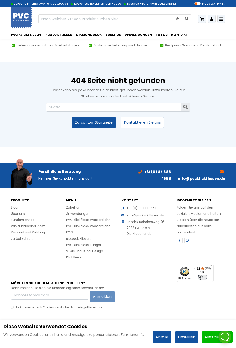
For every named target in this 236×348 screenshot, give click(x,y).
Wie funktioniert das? (28, 226)
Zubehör (113, 34)
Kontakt (179, 34)
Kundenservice (23, 220)
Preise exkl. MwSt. (213, 4)
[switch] (202, 277)
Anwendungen (138, 34)
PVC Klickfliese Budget (83, 245)
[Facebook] (180, 240)
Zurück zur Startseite (94, 122)
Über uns (18, 213)
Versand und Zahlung (28, 232)
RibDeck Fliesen (58, 34)
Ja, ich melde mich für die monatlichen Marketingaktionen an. (59, 307)
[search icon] (187, 18)
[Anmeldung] (212, 19)
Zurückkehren (22, 238)
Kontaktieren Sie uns (142, 122)
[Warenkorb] (202, 19)
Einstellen (186, 337)
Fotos (162, 34)
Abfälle (162, 337)
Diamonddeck (89, 34)
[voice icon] (177, 18)
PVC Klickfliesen (26, 34)
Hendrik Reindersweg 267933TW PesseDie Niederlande (145, 228)
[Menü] (211, 266)
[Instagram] (187, 240)
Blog (14, 207)
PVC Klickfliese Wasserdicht (88, 220)
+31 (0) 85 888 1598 (142, 208)
